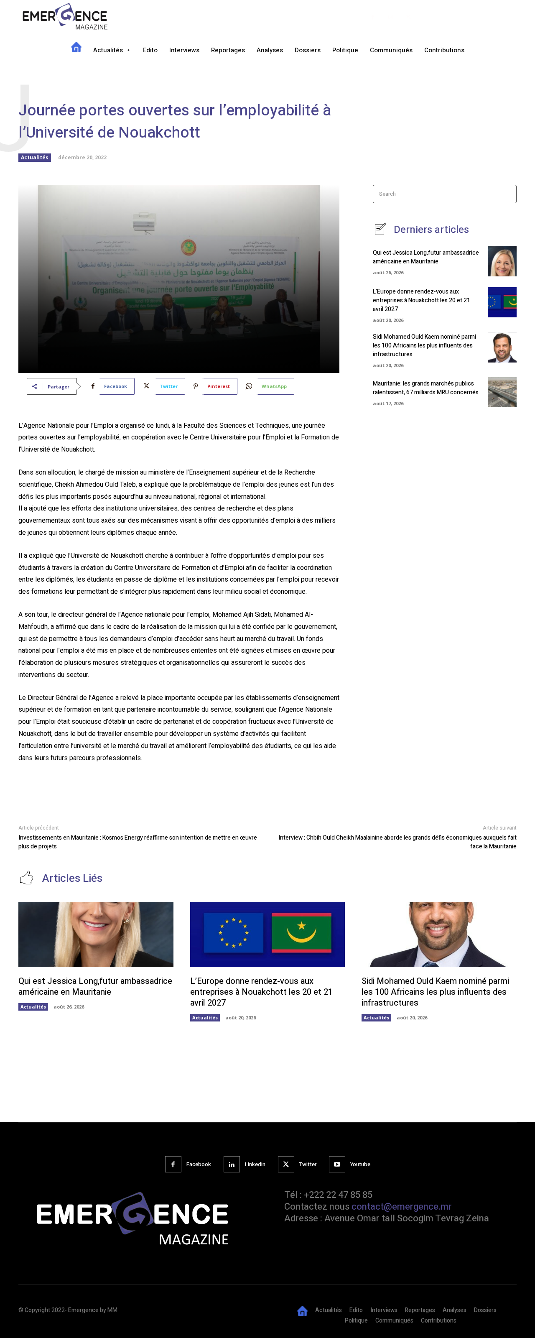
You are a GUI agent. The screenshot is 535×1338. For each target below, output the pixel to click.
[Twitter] (408, 17)
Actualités (34, 157)
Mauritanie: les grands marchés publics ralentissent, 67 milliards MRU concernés (426, 388)
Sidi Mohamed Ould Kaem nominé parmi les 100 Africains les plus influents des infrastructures (424, 345)
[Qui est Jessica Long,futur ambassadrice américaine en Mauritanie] (502, 261)
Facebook (198, 1164)
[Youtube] (337, 1164)
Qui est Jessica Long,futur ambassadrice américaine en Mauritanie (426, 257)
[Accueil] (76, 50)
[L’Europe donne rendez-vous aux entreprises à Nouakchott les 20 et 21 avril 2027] (502, 302)
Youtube (360, 1164)
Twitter (307, 1164)
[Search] (508, 194)
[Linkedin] (232, 1164)
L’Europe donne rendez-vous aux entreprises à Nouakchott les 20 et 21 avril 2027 (421, 300)
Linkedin (255, 1164)
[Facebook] (373, 17)
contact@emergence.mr (402, 1206)
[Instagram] (391, 17)
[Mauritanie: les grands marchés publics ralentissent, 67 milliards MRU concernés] (502, 392)
